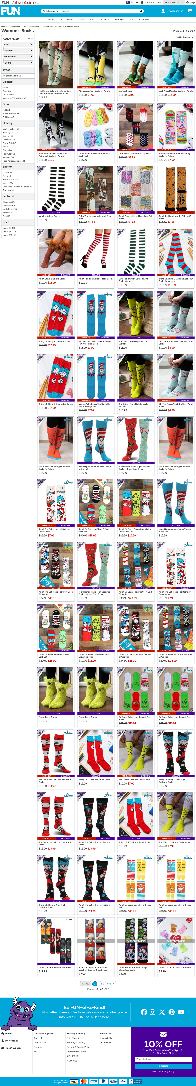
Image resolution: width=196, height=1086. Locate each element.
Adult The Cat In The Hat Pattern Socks (94, 843)
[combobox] (99, 11)
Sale (5, 216)
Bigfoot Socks (125, 91)
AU (132, 2)
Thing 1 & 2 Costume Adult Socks (94, 780)
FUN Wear (7, 117)
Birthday (6, 132)
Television (7, 190)
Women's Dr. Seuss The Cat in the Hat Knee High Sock (95, 342)
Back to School (9, 129)
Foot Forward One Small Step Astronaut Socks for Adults (53, 154)
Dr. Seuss (7, 95)
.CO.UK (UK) (72, 1056)
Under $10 (7, 232)
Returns (38, 1047)
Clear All (29, 39)
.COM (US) (72, 1060)
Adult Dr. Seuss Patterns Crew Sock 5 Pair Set (135, 593)
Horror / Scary (9, 180)
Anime (5, 88)
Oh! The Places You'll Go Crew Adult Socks (176, 342)
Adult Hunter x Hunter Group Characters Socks (133, 968)
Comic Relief (8, 143)
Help (192, 2)
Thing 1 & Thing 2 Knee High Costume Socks (172, 781)
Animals (6, 172)
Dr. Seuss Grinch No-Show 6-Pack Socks (135, 718)
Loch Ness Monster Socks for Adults (176, 91)
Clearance (7, 202)
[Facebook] (144, 1012)
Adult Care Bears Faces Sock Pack (175, 967)
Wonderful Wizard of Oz (13, 98)
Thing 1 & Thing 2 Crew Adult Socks (56, 341)
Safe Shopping (74, 1038)
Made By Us (8, 209)
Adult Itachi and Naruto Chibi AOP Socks (175, 217)
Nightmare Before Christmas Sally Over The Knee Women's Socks (55, 92)
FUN (5, 110)
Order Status (40, 1042)
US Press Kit (105, 1042)
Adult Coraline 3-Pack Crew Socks (55, 967)
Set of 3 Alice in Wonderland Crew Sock (95, 217)
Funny (5, 176)
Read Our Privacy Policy (163, 1071)
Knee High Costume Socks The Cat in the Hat (95, 467)
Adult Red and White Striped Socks (96, 279)
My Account (11, 1041)
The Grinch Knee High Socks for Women (134, 342)
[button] (172, 11)
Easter (5, 147)
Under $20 (7, 235)
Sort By (183, 37)
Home (8, 1033)
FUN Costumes (9, 114)
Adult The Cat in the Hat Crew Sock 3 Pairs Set (56, 593)
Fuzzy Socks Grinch (48, 717)
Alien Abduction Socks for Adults (94, 91)
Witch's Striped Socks (49, 216)
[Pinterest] (171, 1012)
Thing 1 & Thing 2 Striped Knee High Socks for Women (176, 280)
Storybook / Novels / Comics (16, 187)
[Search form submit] (141, 11)
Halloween (7, 154)
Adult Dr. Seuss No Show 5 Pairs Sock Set (94, 530)
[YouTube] (181, 1012)
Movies (6, 183)
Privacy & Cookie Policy (79, 1047)
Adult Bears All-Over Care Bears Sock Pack (94, 154)
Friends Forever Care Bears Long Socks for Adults (174, 154)
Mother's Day (8, 157)
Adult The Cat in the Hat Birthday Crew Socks (55, 530)
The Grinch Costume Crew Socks (134, 780)
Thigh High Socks (10, 76)
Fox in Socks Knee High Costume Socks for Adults (54, 467)
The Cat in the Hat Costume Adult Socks (55, 781)
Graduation (7, 150)
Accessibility (105, 1038)
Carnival (6, 136)
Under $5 (7, 228)
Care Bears (7, 91)
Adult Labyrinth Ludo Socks (52, 279)
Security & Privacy (76, 1042)
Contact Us (173, 2)
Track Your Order (153, 2)
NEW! (5, 213)
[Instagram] (152, 1012)
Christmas (7, 140)
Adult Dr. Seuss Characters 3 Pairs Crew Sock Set (135, 530)
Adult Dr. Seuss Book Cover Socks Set (135, 906)
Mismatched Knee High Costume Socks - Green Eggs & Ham (134, 467)
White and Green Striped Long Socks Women (133, 280)
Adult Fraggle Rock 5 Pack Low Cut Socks (135, 217)
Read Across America (12, 161)
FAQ (36, 1051)
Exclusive (7, 206)
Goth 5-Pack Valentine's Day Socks (135, 153)
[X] (162, 1012)
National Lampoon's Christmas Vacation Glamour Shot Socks (93, 968)
